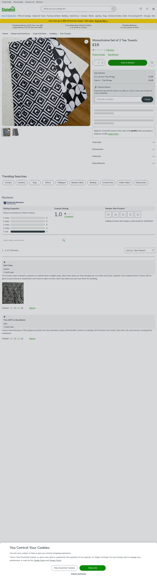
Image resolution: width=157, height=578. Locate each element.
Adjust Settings (78, 574)
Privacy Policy (55, 560)
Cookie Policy (39, 560)
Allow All (92, 568)
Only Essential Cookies (64, 568)
